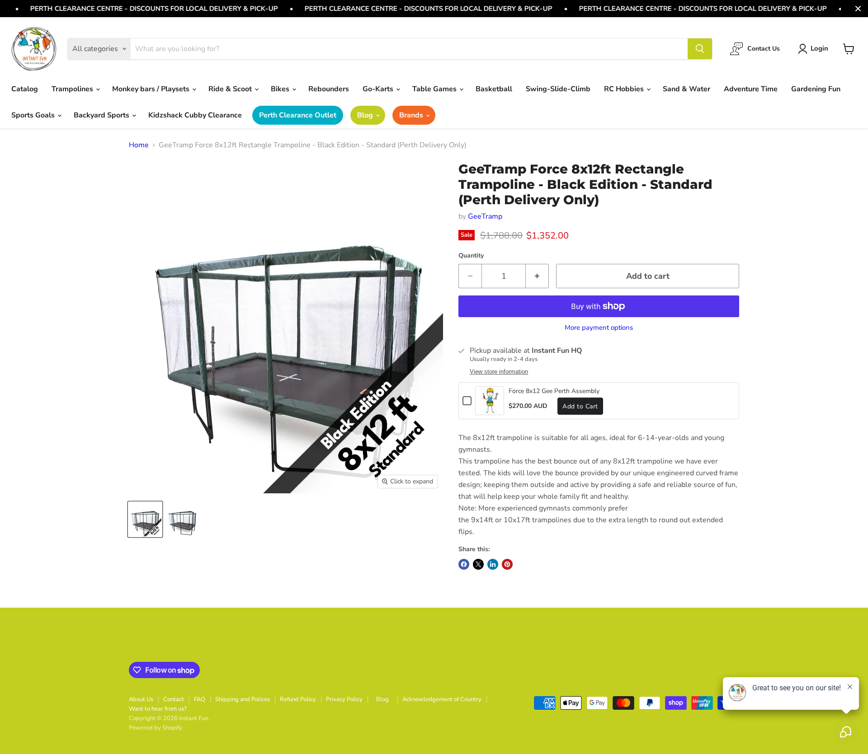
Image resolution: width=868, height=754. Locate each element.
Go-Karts (379, 89)
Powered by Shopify (155, 728)
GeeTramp (485, 216)
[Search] (700, 48)
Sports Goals (34, 115)
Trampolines (73, 89)
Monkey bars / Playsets (151, 89)
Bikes (281, 89)
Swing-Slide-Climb (558, 89)
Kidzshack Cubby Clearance (195, 115)
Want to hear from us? (158, 709)
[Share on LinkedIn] (492, 564)
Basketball (494, 89)
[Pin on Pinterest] (507, 564)
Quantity (471, 255)
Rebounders (328, 89)
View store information (499, 372)
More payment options (599, 328)
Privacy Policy (344, 699)
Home (139, 145)
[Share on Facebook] (463, 564)
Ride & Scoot (231, 89)
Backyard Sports (102, 115)
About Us (141, 699)
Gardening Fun (815, 89)
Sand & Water (686, 89)
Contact (173, 699)
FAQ (199, 699)
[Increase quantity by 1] (537, 276)
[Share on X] (478, 564)
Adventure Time (751, 89)
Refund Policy (298, 699)
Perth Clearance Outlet (297, 115)
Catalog (24, 89)
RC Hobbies (625, 89)
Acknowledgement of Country (441, 699)
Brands (412, 115)
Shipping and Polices (242, 699)
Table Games (435, 89)
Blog (366, 115)
